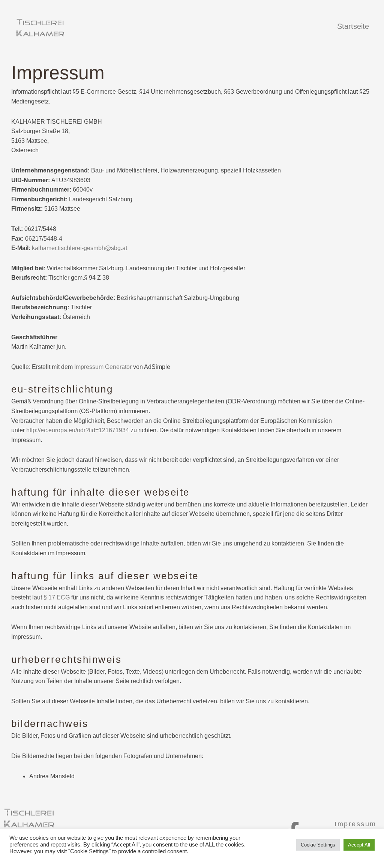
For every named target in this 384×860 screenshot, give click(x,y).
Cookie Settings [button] (318, 845)
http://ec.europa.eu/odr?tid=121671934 (77, 430)
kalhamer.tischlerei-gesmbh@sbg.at (79, 248)
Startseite (353, 26)
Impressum (355, 824)
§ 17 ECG (57, 597)
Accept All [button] (359, 845)
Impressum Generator (103, 367)
